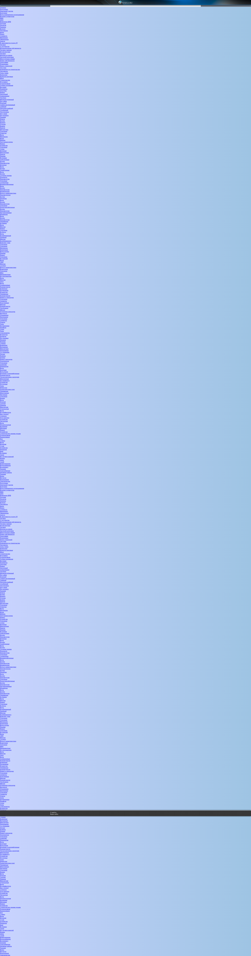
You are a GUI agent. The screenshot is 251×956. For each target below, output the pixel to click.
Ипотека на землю (6, 55)
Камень (2, 126)
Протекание (4, 317)
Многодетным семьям (7, 59)
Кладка (2, 121)
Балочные (3, 370)
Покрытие (3, 449)
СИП (1, 262)
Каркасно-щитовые (6, 76)
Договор (3, 45)
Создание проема (6, 175)
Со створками (4, 352)
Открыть (3, 7)
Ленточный (4, 94)
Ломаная (3, 405)
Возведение (4, 269)
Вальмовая (3, 426)
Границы (3, 27)
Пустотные (3, 384)
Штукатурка (4, 129)
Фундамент (4, 82)
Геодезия (3, 23)
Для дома (3, 68)
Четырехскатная (5, 425)
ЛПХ (1, 20)
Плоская (3, 402)
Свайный (3, 106)
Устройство (4, 145)
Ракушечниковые (6, 212)
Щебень (2, 140)
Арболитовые (4, 159)
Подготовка (4, 9)
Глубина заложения (6, 85)
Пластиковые (4, 303)
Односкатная (4, 409)
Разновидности (5, 287)
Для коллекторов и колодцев (9, 377)
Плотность (3, 177)
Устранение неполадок (7, 311)
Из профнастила (5, 412)
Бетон (2, 138)
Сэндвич (3, 266)
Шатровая (3, 428)
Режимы (3, 342)
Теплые (2, 354)
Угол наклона (4, 418)
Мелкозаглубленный (7, 99)
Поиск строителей (6, 66)
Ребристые (3, 387)
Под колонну (4, 115)
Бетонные (3, 151)
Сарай (2, 462)
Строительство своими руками (10, 433)
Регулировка (4, 338)
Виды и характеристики (8, 193)
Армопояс (3, 365)
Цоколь (2, 119)
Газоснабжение (5, 471)
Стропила (3, 416)
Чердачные (3, 395)
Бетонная (3, 444)
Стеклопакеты (5, 333)
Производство (5, 163)
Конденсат (3, 313)
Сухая (2, 446)
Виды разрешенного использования (12, 15)
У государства (4, 46)
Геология (3, 25)
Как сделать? (4, 414)
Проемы (2, 156)
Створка (3, 343)
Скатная (2, 403)
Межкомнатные (5, 274)
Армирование (4, 96)
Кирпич (2, 122)
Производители (5, 195)
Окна (2, 281)
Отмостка (3, 133)
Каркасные (3, 75)
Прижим (3, 340)
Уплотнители (4, 361)
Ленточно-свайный (6, 108)
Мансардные (4, 349)
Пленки (2, 357)
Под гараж (3, 114)
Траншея (3, 117)
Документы (4, 30)
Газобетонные (4, 170)
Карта (2, 32)
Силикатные (4, 182)
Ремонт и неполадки (7, 297)
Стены (2, 149)
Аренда (2, 41)
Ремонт (2, 92)
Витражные (4, 347)
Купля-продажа (5, 52)
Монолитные (4, 152)
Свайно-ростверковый (7, 105)
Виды (2, 135)
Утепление (3, 131)
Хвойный (3, 237)
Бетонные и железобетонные (9, 373)
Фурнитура (4, 292)
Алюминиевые (5, 285)
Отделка (3, 124)
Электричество (5, 481)
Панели (2, 128)
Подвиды (3, 336)
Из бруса (3, 232)
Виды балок (4, 372)
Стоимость (3, 36)
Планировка (4, 64)
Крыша (2, 398)
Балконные (3, 289)
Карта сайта (54, 814)
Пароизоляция (5, 437)
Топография (4, 62)
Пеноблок (3, 198)
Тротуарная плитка (6, 142)
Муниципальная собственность (10, 48)
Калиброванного (5, 241)
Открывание (4, 315)
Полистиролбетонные (7, 207)
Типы (2, 324)
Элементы (3, 301)
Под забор (3, 101)
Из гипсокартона (5, 276)
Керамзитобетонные (7, 184)
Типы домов (4, 73)
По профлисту (5, 380)
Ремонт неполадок (6, 359)
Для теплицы (4, 112)
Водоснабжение (5, 465)
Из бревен (3, 223)
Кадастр (2, 29)
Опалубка (3, 91)
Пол (1, 439)
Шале (2, 78)
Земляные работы (6, 472)
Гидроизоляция (5, 83)
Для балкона (4, 308)
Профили (3, 327)
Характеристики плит (7, 389)
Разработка (3, 89)
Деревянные (4, 221)
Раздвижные (4, 290)
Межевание (4, 37)
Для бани (3, 98)
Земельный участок (6, 11)
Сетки (2, 329)
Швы (1, 273)
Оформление (4, 39)
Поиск (2, 34)
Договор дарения (5, 50)
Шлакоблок (4, 214)
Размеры (3, 356)
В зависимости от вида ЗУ (9, 43)
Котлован (3, 87)
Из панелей (4, 258)
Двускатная (4, 421)
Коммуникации (5, 463)
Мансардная (4, 407)
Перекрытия (4, 366)
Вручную (3, 478)
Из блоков (3, 158)
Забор (2, 460)
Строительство (5, 80)
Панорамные (4, 350)
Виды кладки (4, 251)
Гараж (2, 455)
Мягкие (2, 310)
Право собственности (7, 60)
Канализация (4, 479)
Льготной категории (7, 57)
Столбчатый (4, 110)
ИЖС (2, 18)
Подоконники (4, 326)
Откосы (2, 322)
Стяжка (2, 441)
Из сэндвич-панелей (7, 456)
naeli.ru (127, 3)
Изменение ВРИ (5, 22)
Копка (2, 476)
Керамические (5, 191)
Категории (3, 13)
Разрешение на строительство (10, 69)
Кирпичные (4, 250)
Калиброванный (5, 235)
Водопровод (4, 467)
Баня (1, 451)
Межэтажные (4, 393)
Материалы (4, 136)
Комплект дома (5, 243)
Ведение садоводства (7, 16)
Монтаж (2, 227)
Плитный (3, 103)
